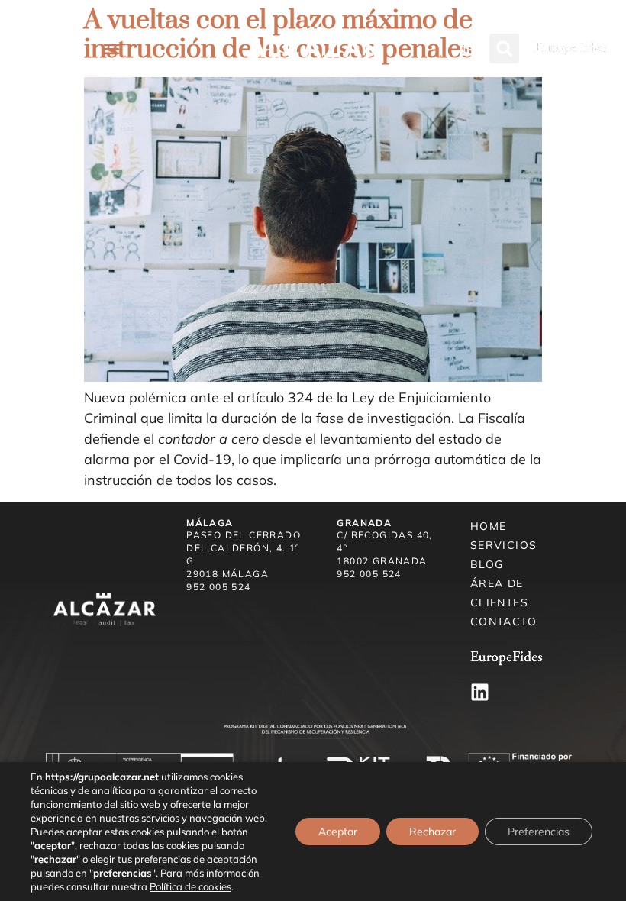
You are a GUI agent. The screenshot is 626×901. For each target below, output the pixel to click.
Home (488, 526)
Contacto (503, 621)
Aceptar (337, 831)
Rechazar (432, 831)
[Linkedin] (479, 692)
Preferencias (539, 831)
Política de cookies (190, 886)
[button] (112, 48)
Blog (487, 564)
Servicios (503, 545)
